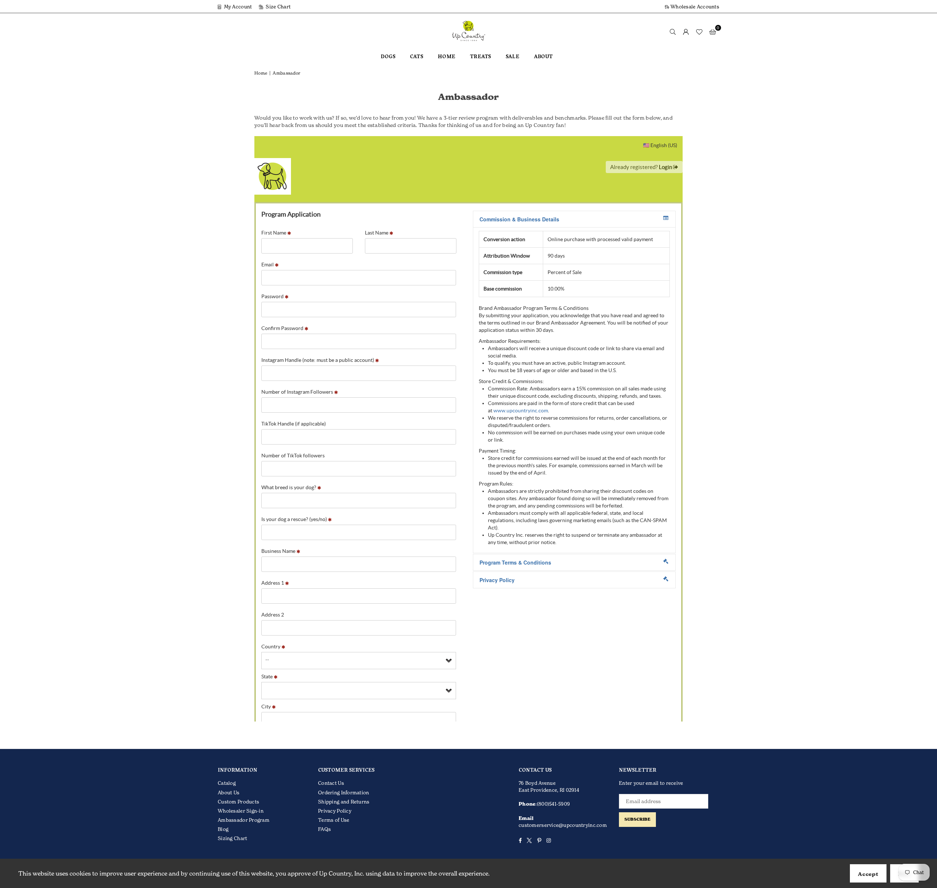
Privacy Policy (334, 811)
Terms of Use (333, 820)
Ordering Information (343, 792)
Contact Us (331, 783)
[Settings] (686, 31)
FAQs (324, 829)
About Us (228, 792)
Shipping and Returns (344, 802)
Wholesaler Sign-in (241, 811)
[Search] (672, 31)
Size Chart (278, 7)
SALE (512, 57)
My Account (237, 7)
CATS (416, 57)
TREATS (480, 57)
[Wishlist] (699, 31)
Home (260, 73)
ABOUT (543, 57)
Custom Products (238, 802)
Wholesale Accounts (694, 7)
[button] (712, 31)
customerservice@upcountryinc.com (563, 825)
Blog (223, 829)
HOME (446, 57)
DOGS (388, 57)
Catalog (227, 783)
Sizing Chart (232, 838)
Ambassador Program (243, 820)
